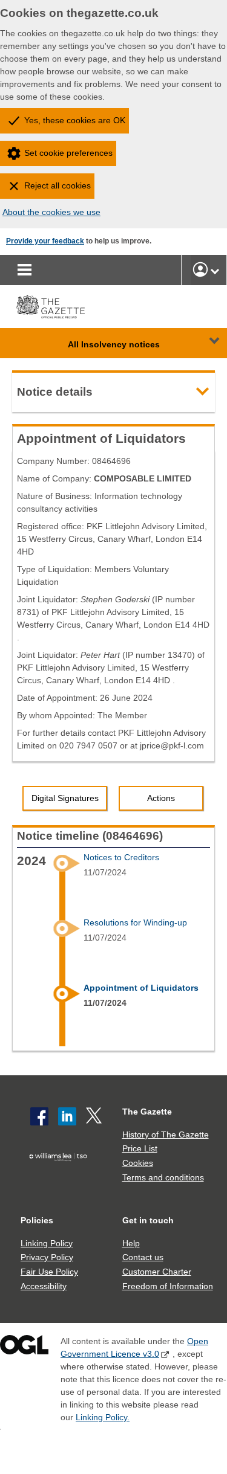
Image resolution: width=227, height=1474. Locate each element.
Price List (139, 1148)
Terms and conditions (163, 1177)
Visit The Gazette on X (95, 1116)
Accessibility (44, 1286)
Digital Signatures (65, 798)
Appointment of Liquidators (141, 988)
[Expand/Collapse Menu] (205, 343)
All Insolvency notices (114, 344)
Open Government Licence (24, 1347)
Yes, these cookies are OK (74, 120)
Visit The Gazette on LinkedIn (67, 1116)
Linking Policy (47, 1243)
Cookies (137, 1163)
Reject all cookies (57, 185)
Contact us (142, 1257)
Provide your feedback (45, 241)
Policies (37, 1220)
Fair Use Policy (49, 1271)
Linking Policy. (103, 1417)
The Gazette (147, 1111)
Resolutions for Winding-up (135, 922)
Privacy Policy (47, 1257)
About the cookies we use (51, 212)
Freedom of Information (167, 1286)
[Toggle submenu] (215, 270)
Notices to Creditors (121, 857)
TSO (61, 1175)
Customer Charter (156, 1271)
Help (131, 1243)
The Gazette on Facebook (39, 1116)
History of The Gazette (165, 1134)
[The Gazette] (50, 306)
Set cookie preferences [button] (68, 153)
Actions (161, 798)
